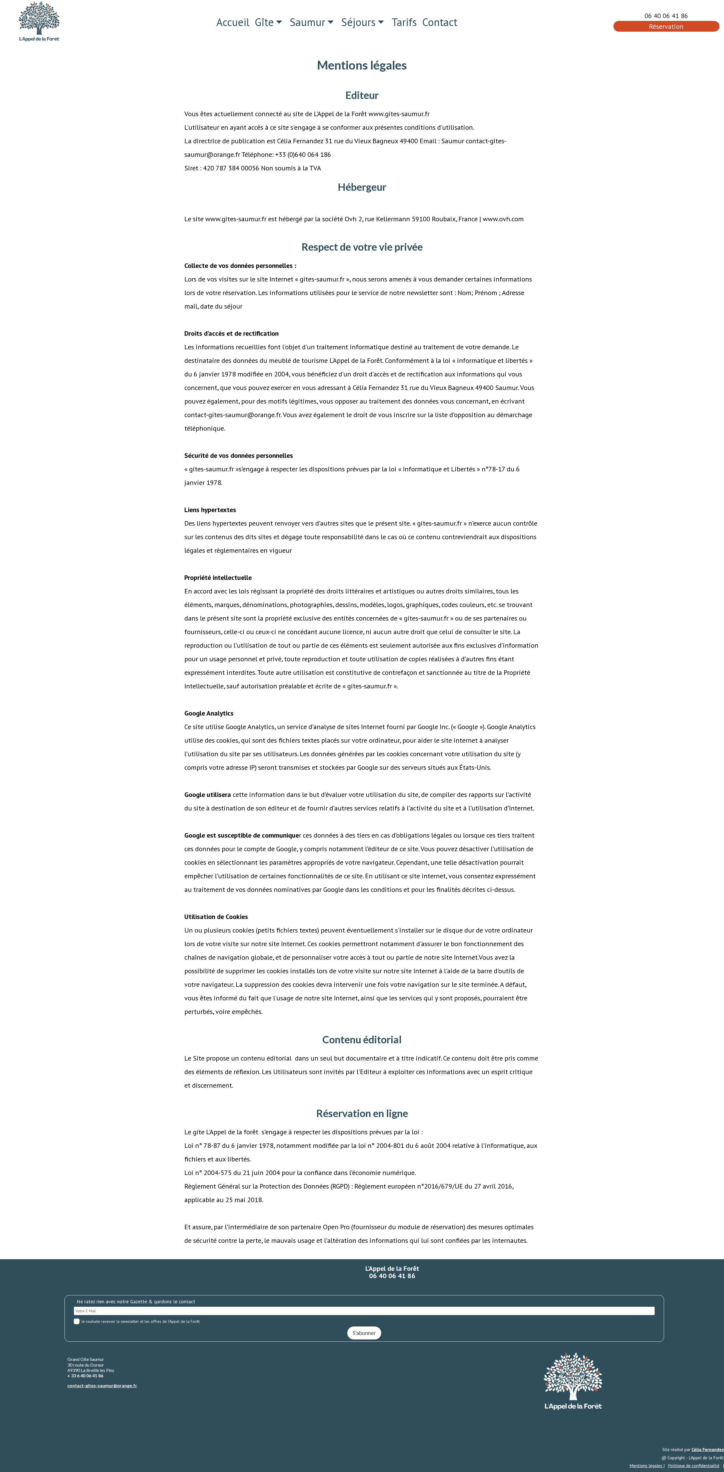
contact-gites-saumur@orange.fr (102, 1385)
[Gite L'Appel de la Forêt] (573, 1382)
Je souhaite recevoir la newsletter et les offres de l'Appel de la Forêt (140, 1321)
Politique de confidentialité (693, 1465)
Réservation (666, 26)
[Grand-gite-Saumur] (39, 22)
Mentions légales (646, 1465)
